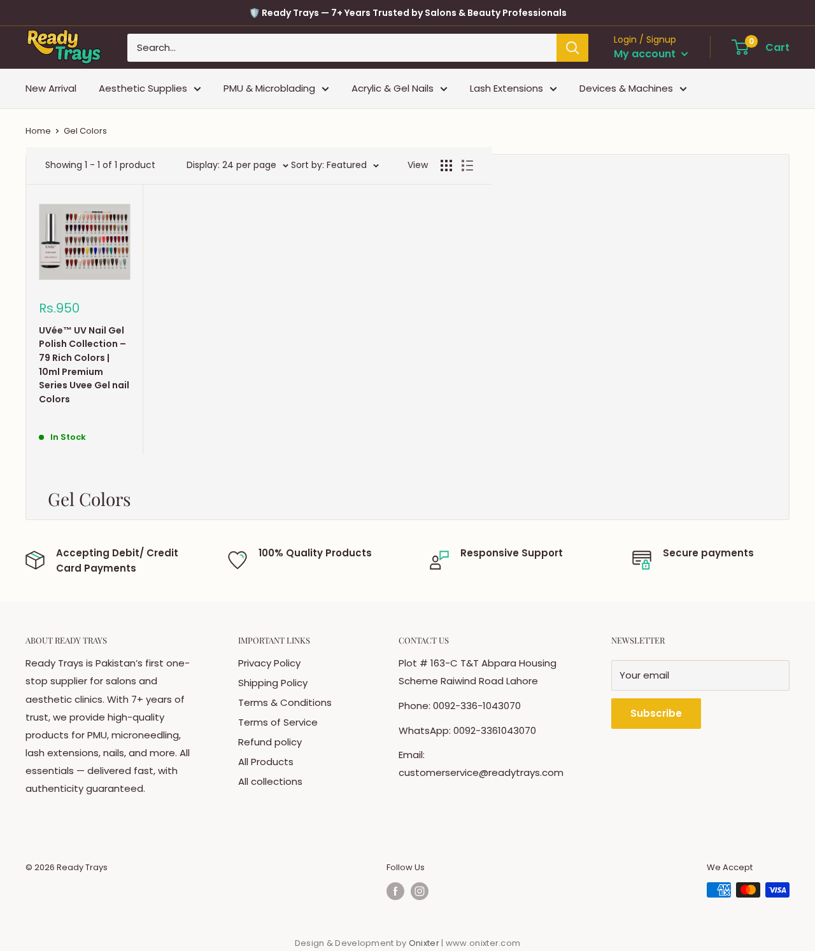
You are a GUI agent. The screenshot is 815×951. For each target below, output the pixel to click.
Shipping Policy (273, 682)
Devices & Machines (626, 88)
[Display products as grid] (446, 165)
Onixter (425, 943)
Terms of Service (278, 722)
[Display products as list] (467, 165)
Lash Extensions (506, 88)
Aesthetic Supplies (143, 88)
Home (38, 131)
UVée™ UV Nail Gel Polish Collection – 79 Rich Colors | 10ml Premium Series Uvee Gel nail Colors (84, 364)
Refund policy (270, 742)
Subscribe (656, 713)
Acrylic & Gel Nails (392, 88)
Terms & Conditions (285, 702)
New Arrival (50, 88)
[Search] (572, 48)
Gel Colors (85, 131)
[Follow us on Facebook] (395, 891)
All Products (266, 761)
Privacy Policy (269, 663)
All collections (270, 781)
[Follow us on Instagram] (420, 891)
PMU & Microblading (269, 88)
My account (646, 53)
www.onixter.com (483, 943)
